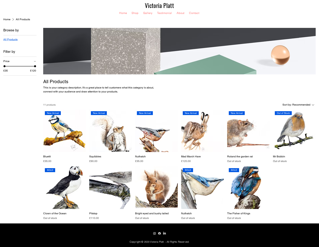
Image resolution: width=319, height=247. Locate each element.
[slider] (4, 66)
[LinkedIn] (164, 233)
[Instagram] (154, 233)
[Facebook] (159, 233)
